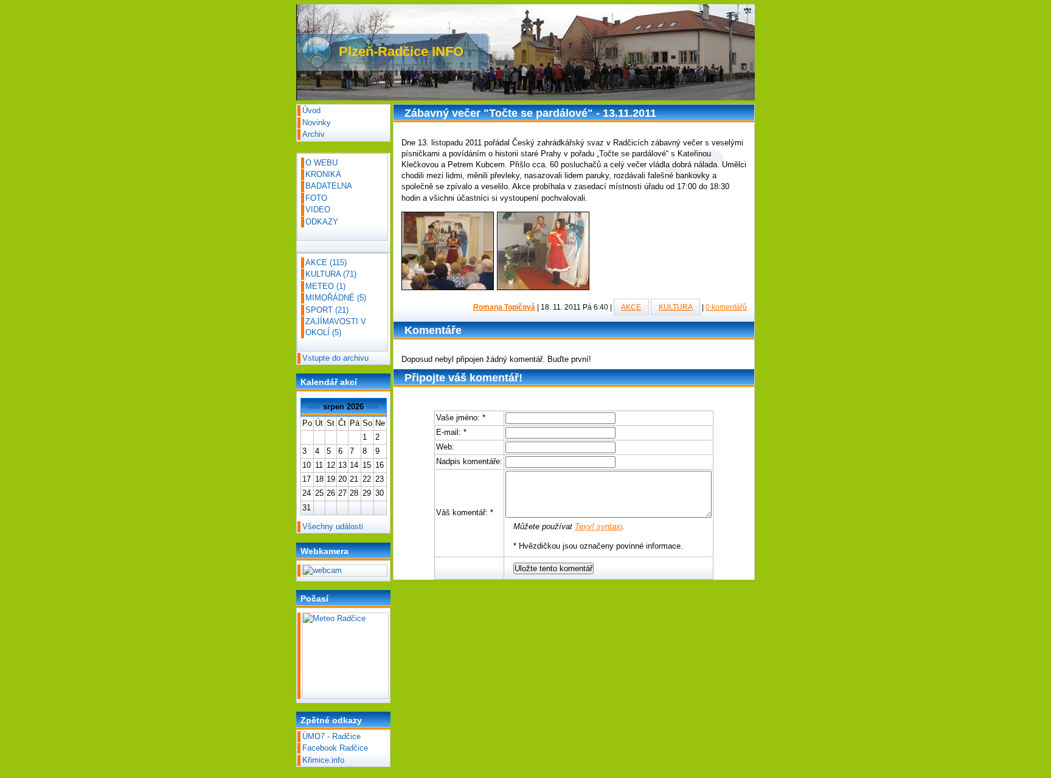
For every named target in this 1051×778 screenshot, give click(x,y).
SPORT (327, 309)
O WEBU (321, 162)
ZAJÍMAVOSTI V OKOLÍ (335, 327)
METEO (325, 286)
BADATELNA (328, 185)
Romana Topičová (504, 307)
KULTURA (676, 307)
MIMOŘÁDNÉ (335, 297)
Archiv (313, 134)
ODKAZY (321, 221)
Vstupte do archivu (335, 358)
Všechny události (332, 526)
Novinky (316, 122)
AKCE (631, 307)
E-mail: (451, 432)
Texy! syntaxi (598, 526)
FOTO (316, 198)
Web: (445, 446)
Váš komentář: (464, 512)
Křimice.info (323, 760)
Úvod (311, 110)
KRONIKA (323, 174)
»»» (372, 406)
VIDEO (317, 209)
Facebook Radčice (335, 747)
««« (314, 406)
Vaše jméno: (460, 417)
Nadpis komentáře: (469, 461)
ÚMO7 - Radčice (331, 736)
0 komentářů (726, 307)
